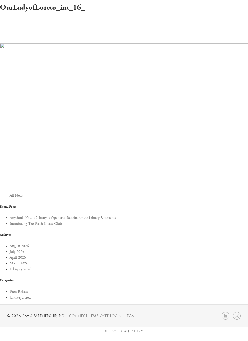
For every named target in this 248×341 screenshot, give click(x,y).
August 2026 (19, 246)
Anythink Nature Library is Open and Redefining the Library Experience (63, 218)
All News (16, 196)
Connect (78, 316)
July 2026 (17, 252)
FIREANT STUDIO (130, 331)
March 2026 (19, 263)
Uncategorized (20, 298)
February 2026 (20, 269)
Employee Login (106, 316)
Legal (130, 316)
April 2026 (18, 258)
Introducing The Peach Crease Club (36, 224)
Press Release (19, 292)
